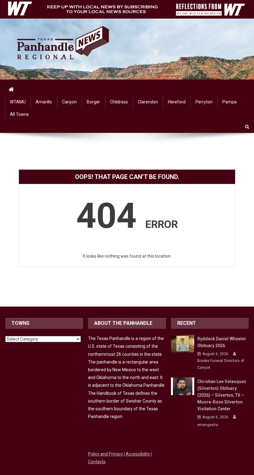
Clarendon (148, 101)
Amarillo (44, 101)
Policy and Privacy (106, 453)
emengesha (207, 425)
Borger (93, 101)
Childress (119, 101)
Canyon (69, 101)
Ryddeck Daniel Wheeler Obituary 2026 (221, 342)
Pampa (229, 101)
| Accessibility (137, 453)
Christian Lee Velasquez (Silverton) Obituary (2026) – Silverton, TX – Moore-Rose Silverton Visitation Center (221, 395)
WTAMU (18, 101)
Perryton (203, 101)
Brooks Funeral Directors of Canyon (220, 364)
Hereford (177, 101)
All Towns (19, 114)
